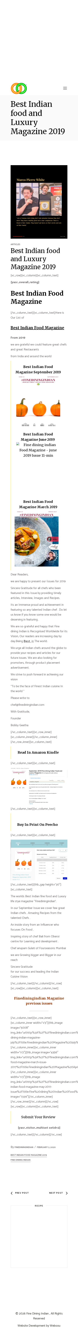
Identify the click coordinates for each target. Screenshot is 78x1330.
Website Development (31, 1325)
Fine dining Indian (20, 1160)
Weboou (55, 1325)
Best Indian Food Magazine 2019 (29, 1155)
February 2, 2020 (46, 1147)
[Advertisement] (39, 41)
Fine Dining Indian (37, 1313)
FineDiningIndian (24, 1147)
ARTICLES (15, 244)
